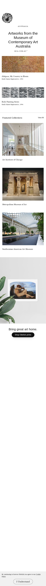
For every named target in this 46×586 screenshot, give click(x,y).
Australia (23, 26)
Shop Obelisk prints (23, 335)
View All (41, 118)
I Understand (23, 581)
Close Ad (28, 2)
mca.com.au (20, 51)
